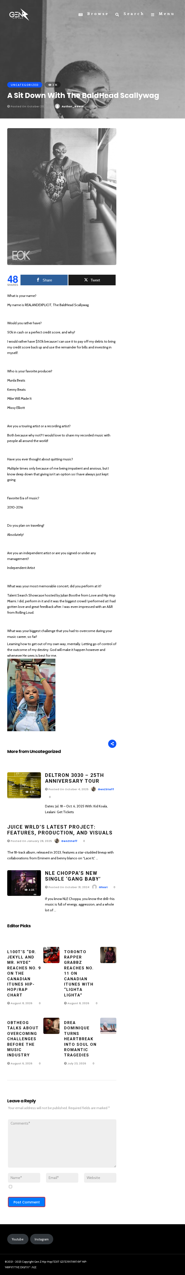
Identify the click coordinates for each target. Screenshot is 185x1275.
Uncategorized (25, 85)
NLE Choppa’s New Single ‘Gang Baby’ (73, 876)
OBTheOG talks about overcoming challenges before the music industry (23, 1038)
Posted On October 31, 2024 (68, 887)
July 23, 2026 (76, 1063)
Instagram (42, 1239)
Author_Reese (73, 106)
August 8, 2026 (21, 1003)
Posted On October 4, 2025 (68, 789)
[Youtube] (172, 1263)
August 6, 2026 (21, 1063)
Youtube (18, 1239)
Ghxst (103, 887)
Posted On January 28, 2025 (31, 841)
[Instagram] (163, 1263)
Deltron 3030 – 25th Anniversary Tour (74, 778)
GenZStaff (106, 789)
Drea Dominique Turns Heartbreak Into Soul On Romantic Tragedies (80, 1038)
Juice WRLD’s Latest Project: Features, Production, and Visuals (60, 830)
